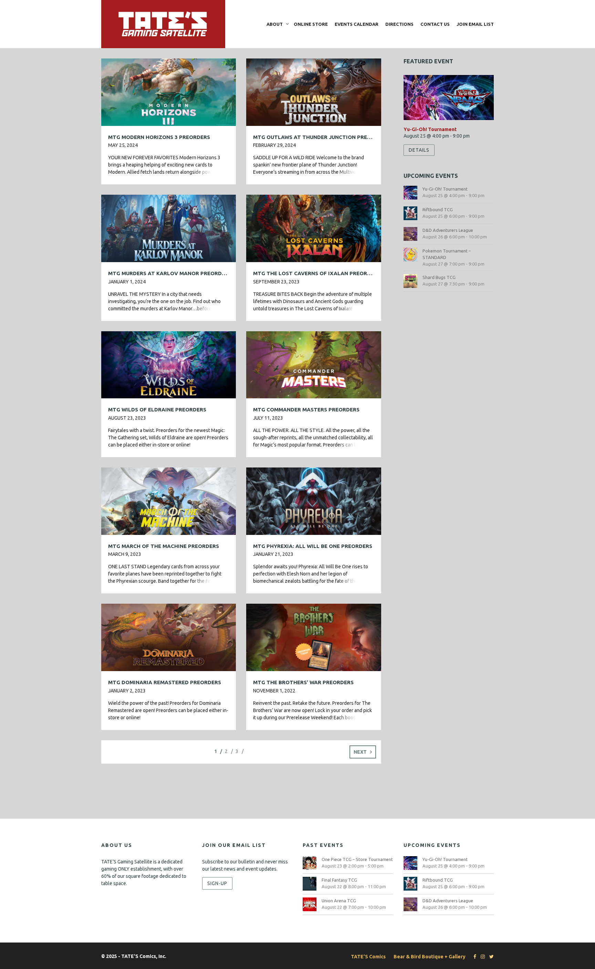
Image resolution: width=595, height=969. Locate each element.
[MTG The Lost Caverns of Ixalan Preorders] (313, 228)
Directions (399, 24)
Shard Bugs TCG (439, 277)
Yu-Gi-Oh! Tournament (430, 129)
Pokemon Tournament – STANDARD (446, 254)
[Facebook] (473, 956)
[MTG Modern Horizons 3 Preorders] (168, 91)
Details (419, 150)
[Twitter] (490, 956)
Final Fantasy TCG (339, 880)
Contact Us (435, 24)
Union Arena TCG (339, 900)
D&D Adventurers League (447, 230)
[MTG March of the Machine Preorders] (168, 500)
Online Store (311, 24)
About (275, 24)
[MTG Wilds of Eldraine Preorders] (168, 364)
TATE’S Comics (368, 956)
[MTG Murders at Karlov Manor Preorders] (168, 228)
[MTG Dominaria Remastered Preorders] (168, 637)
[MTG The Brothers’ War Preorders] (313, 637)
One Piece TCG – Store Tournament (357, 859)
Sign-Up (217, 883)
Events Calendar (356, 24)
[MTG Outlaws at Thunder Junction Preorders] (313, 91)
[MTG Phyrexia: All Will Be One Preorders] (313, 500)
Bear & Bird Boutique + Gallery (430, 956)
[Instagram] (481, 956)
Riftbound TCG (437, 209)
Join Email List (475, 24)
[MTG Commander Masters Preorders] (313, 364)
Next (360, 752)
